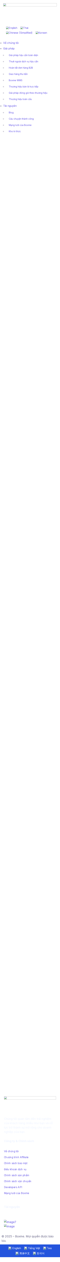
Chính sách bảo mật (15, 1163)
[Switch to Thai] (24, 28)
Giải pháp (9, 48)
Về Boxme (31, 290)
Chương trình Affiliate (16, 1157)
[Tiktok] (8, 1214)
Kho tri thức (15, 131)
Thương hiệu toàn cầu (20, 99)
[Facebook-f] (5, 1214)
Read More (9, 239)
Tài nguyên (10, 105)
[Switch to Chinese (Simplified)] (19, 32)
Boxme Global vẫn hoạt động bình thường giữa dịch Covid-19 (27, 384)
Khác (5, 572)
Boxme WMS (15, 80)
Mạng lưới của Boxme (20, 125)
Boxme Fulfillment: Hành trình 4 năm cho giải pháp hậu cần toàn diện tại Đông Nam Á (28, 999)
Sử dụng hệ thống (12, 711)
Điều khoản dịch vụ (15, 1169)
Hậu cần (20, 986)
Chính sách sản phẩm (16, 1175)
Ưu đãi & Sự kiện (21, 645)
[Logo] (30, 5)
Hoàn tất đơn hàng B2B (21, 67)
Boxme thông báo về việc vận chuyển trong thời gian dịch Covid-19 (26, 490)
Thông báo (9, 290)
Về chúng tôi (11, 42)
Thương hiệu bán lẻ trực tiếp (23, 86)
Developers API (13, 1187)
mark (23, 180)
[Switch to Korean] (41, 32)
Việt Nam (39, 183)
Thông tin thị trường (13, 183)
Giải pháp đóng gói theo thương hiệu (28, 92)
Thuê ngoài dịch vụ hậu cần (23, 61)
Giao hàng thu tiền (18, 74)
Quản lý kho (16, 572)
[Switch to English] (11, 28)
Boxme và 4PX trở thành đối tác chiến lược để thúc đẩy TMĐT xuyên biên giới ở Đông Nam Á (27, 899)
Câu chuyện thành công (21, 118)
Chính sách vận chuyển (18, 1181)
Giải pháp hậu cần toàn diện (23, 55)
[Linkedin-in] (12, 1214)
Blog (11, 112)
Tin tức (29, 183)
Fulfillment (8, 890)
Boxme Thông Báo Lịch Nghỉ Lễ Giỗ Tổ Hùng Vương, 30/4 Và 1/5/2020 (27, 300)
